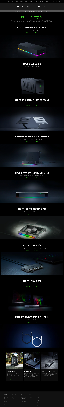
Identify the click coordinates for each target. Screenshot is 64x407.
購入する (36, 32)
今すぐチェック (46, 11)
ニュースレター (6, 404)
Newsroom (30, 397)
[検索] (56, 1)
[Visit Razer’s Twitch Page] (38, 404)
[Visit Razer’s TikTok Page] (38, 402)
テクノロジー (14, 394)
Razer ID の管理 (23, 398)
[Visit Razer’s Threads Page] (38, 397)
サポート (22, 394)
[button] (59, 1)
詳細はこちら (29, 32)
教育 (4, 398)
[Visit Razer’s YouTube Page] (38, 401)
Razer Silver (5, 401)
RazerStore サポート (23, 397)
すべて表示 (9, 379)
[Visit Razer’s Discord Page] (38, 405)
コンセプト (13, 397)
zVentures (30, 398)
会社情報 (30, 394)
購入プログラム (6, 397)
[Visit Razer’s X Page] (38, 399)
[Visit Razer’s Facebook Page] (38, 394)
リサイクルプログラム (23, 401)
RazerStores (5, 394)
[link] (5, 1)
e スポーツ (13, 398)
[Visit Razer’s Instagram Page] (38, 396)
